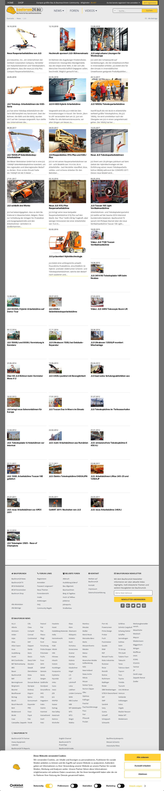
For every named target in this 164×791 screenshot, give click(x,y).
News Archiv (87, 674)
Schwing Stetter (124, 631)
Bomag (14, 697)
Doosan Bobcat (33, 682)
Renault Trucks (107, 656)
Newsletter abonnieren (133, 599)
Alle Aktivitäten (17, 604)
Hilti (53, 653)
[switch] (74, 786)
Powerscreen (107, 627)
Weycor (136, 637)
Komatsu (72, 645)
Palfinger (86, 700)
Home (10, 2)
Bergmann (15, 686)
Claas (30, 627)
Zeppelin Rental (139, 678)
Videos (90, 10)
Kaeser (54, 704)
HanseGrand (45, 715)
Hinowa (55, 656)
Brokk (14, 715)
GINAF (42, 667)
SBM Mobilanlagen (109, 689)
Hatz (42, 722)
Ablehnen (142, 774)
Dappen (31, 645)
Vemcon (121, 693)
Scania (104, 711)
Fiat (41, 627)
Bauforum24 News (19, 579)
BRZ (13, 667)
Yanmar (136, 667)
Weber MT (122, 715)
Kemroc (55, 719)
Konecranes (73, 649)
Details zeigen (135, 786)
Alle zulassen (143, 757)
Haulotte (55, 623)
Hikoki (54, 649)
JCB (53, 693)
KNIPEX (55, 700)
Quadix (104, 645)
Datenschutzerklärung (96, 592)
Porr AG (105, 623)
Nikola (85, 678)
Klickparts (72, 634)
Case (13, 719)
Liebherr (72, 689)
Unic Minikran (123, 689)
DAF (29, 642)
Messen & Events (112, 742)
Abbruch (66, 579)
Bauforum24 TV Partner (20, 738)
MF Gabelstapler (75, 708)
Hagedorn (44, 700)
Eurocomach (32, 700)
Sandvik (105, 704)
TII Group (122, 649)
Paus (84, 711)
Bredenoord (16, 711)
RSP (103, 653)
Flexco (42, 634)
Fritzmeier (44, 653)
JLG (53, 697)
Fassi (29, 711)
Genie (42, 675)
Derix (30, 653)
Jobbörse (66, 601)
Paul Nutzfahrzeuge (90, 707)
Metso (85, 653)
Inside (39, 597)
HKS (42, 693)
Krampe (72, 656)
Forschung (44, 645)
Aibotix (14, 627)
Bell (13, 678)
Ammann (15, 631)
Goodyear (44, 686)
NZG (84, 667)
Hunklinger (56, 667)
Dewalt (30, 667)
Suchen (149, 10)
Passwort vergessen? (45, 586)
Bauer (14, 671)
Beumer (15, 689)
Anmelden (41, 582)
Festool (43, 623)
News (58, 10)
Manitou (86, 623)
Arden (14, 634)
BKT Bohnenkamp (18, 664)
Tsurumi (121, 686)
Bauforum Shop (18, 593)
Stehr (120, 645)
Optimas (86, 696)
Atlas (13, 642)
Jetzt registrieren (150, 3)
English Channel (65, 738)
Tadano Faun (123, 656)
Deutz (30, 656)
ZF (134, 670)
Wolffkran (137, 652)
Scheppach (106, 719)
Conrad (30, 634)
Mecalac (86, 627)
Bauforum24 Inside (66, 748)
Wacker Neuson (124, 711)
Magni (71, 719)
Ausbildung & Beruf (70, 582)
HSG (42, 697)
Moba (85, 656)
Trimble (121, 682)
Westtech (136, 634)
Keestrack (55, 715)
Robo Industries (108, 660)
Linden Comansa (75, 693)
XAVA (135, 656)
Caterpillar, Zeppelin (19, 722)
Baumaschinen (68, 590)
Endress (31, 689)
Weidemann (123, 719)
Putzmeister (106, 642)
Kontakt (91, 585)
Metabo (86, 649)
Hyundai (55, 678)
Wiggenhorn (137, 645)
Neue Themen (42, 590)
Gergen (43, 678)
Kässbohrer (73, 667)
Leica (71, 686)
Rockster (105, 664)
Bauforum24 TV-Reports (21, 748)
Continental (32, 638)
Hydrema (55, 675)
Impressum (92, 589)
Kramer (71, 653)
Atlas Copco (16, 645)
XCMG (135, 659)
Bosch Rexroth (17, 704)
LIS (70, 675)
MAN (71, 697)
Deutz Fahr (32, 660)
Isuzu (54, 686)
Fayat (30, 715)
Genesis (43, 671)
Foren (74, 10)
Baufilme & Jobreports (114, 738)
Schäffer (121, 634)
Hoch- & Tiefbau (69, 597)
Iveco (54, 689)
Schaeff (104, 715)
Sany (104, 708)
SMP (103, 700)
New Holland (87, 670)
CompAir (31, 631)
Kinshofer (55, 722)
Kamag (54, 708)
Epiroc (30, 697)
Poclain (85, 722)
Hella (54, 634)
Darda (30, 649)
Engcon (30, 693)
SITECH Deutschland (109, 693)
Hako (42, 704)
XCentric (136, 663)
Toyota (121, 678)
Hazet (54, 627)
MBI (70, 704)
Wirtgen (136, 648)
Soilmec (121, 642)
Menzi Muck (87, 634)
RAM (103, 649)
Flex (41, 631)
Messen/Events (88, 645)
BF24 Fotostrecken (19, 590)
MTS (70, 711)
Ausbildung (16, 653)
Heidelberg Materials (60, 631)
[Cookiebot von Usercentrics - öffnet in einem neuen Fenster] (16, 786)
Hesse (54, 642)
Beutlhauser (16, 693)
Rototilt (105, 671)
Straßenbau (67, 608)
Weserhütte (137, 630)
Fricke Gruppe (45, 649)
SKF (103, 697)
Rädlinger (105, 682)
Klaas (71, 623)
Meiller (85, 631)
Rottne (104, 675)
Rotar (104, 667)
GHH (42, 664)
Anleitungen (41, 601)
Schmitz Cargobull (125, 627)
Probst (104, 634)
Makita (71, 722)
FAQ (38, 604)
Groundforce (45, 689)
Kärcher (72, 664)
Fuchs (42, 656)
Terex (120, 664)
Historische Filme (113, 746)
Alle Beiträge (16, 608)
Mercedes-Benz (88, 638)
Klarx (71, 627)
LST (70, 678)
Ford (42, 642)
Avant (14, 656)
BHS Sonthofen (17, 660)
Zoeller (135, 681)
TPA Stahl (122, 653)
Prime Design (107, 631)
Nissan (85, 681)
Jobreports (67, 604)
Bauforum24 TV (17, 582)
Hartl (42, 719)
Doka (30, 675)
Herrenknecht (57, 638)
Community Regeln (44, 608)
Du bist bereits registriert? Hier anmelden (123, 3)
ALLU (14, 623)
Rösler (104, 686)
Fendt (30, 722)
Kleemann (72, 631)
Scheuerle (105, 722)
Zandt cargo (137, 674)
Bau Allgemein (68, 586)
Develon (31, 664)
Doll (29, 678)
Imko (54, 682)
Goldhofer (44, 682)
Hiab (54, 645)
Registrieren (41, 579)
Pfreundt (86, 718)
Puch (104, 638)
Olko (84, 692)
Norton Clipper (88, 689)
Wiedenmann (138, 641)
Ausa (13, 649)
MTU (70, 715)
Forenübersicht (43, 593)
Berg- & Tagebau (69, 593)
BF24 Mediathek (18, 586)
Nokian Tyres (88, 685)
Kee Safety (56, 711)
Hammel (43, 711)
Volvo (120, 704)
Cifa (29, 623)
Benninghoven (17, 682)
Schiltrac (121, 623)
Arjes (13, 638)
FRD (29, 708)
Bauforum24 (16, 675)
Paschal (85, 703)
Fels (29, 719)
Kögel (71, 671)
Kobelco (72, 638)
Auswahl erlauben (143, 766)
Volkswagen (122, 700)
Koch (71, 642)
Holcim (54, 664)
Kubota (71, 660)
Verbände (122, 697)
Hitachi (54, 660)
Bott (13, 708)
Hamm (43, 708)
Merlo (85, 642)
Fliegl (42, 638)
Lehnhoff (72, 682)
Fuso (42, 660)
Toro (120, 675)
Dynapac (31, 686)
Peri (84, 714)
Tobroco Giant (123, 667)
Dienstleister (32, 671)
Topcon (121, 671)
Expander (31, 704)
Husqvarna (56, 671)
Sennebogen (123, 638)
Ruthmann (106, 678)
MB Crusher (73, 700)
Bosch (14, 700)
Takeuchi (121, 660)
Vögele (121, 708)
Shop (21, 2)
